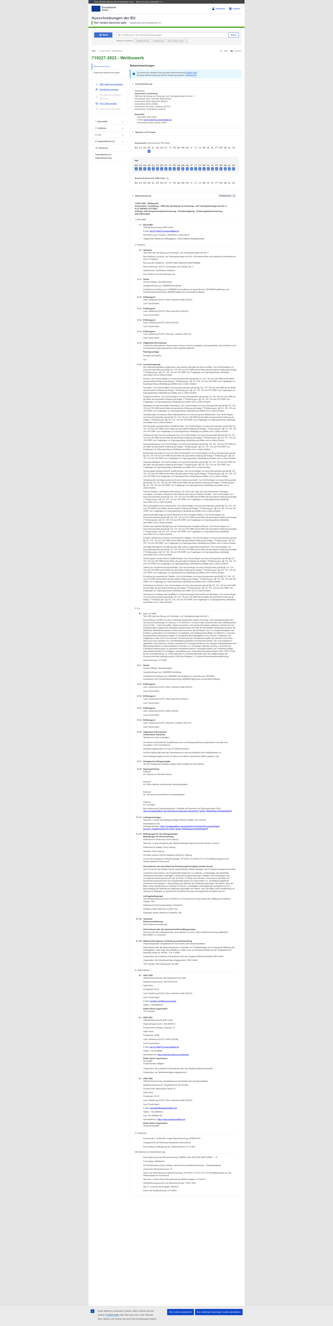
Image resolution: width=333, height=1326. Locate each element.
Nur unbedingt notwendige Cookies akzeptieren (219, 1312)
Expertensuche (158, 41)
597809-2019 (191, 75)
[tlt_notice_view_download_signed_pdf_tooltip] (149, 151)
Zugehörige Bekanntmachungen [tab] (106, 73)
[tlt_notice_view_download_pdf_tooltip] (136, 168)
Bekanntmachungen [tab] (101, 66)
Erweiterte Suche (142, 41)
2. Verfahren (101, 128)
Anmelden (220, 9)
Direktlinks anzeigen (109, 89)
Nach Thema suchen (176, 41)
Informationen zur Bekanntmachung (103, 156)
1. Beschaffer (101, 121)
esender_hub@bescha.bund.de (163, 1001)
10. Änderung (101, 148)
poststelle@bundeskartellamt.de (163, 1108)
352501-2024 (191, 73)
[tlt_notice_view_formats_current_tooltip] (234, 195)
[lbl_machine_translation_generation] (167, 178)
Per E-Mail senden (108, 104)
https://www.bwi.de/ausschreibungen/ (173, 1054)
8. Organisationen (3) (105, 141)
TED (93, 51)
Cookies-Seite (112, 1315)
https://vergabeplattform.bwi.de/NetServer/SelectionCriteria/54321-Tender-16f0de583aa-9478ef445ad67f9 (187, 811)
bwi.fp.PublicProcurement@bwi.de (158, 120)
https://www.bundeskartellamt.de (171, 1119)
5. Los (98, 135)
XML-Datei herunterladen (111, 84)
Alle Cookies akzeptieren (180, 1312)
